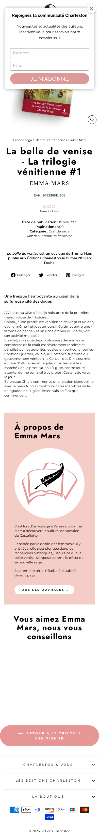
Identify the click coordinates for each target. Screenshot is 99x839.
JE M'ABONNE (49, 79)
